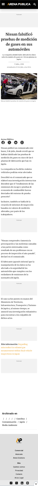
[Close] (32, 226)
